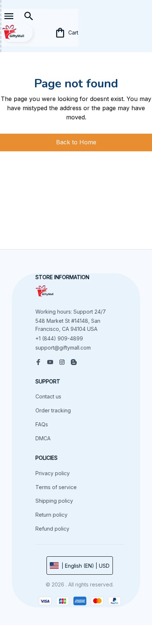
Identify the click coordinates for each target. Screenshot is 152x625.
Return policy (51, 515)
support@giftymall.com (63, 347)
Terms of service (56, 487)
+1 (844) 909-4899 (59, 338)
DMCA (43, 438)
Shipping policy (54, 501)
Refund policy (52, 528)
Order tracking (53, 410)
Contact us (48, 396)
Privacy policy (52, 473)
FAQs (41, 424)
